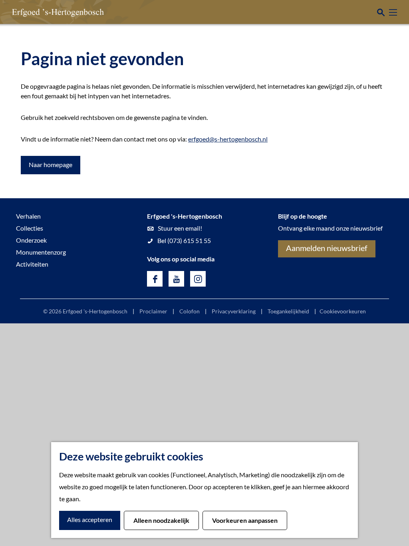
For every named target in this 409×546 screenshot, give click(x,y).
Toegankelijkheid (288, 311)
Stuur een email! (180, 228)
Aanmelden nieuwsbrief (326, 248)
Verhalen (28, 216)
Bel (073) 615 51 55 (184, 240)
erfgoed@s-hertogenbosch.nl (228, 139)
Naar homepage (50, 164)
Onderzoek (31, 240)
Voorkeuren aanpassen (245, 520)
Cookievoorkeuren (343, 311)
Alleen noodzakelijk (161, 520)
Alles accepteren (89, 519)
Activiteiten (32, 264)
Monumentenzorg (41, 252)
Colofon (189, 311)
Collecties (29, 228)
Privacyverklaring (234, 311)
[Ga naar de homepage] (46, 12)
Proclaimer (153, 311)
